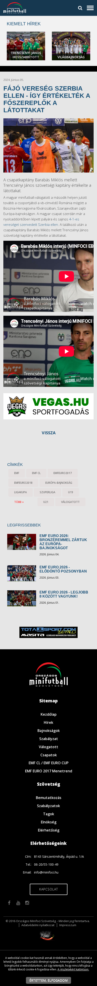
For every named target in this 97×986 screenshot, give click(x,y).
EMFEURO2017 (62, 473)
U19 (70, 492)
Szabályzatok (48, 805)
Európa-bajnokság (58, 483)
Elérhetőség (48, 830)
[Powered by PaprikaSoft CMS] (48, 935)
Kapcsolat (48, 889)
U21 (45, 502)
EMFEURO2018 (23, 483)
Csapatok (48, 754)
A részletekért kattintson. (73, 969)
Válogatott (48, 746)
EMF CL (36, 473)
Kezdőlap (49, 714)
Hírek (48, 722)
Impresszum (67, 925)
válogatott (70, 502)
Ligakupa (20, 492)
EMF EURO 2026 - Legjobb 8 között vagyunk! (63, 594)
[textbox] (48, 216)
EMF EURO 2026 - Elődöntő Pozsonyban (63, 569)
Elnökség (48, 822)
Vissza (48, 432)
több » (19, 502)
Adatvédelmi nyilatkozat (37, 925)
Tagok (48, 813)
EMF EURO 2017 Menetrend (48, 771)
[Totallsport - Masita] (39, 632)
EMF (16, 473)
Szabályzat (48, 738)
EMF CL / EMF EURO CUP (49, 762)
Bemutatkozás (48, 797)
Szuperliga (47, 492)
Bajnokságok (48, 730)
